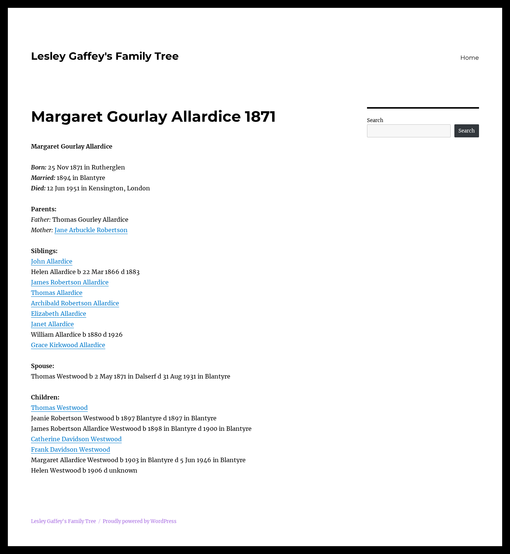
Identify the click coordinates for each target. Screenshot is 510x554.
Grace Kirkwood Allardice (68, 345)
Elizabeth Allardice (58, 313)
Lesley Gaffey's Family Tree (105, 56)
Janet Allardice (52, 324)
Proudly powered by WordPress (140, 521)
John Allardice (51, 261)
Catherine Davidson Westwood (76, 439)
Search (375, 120)
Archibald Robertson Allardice (75, 303)
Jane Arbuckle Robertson (91, 230)
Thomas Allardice (57, 292)
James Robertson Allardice (70, 282)
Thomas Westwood (59, 407)
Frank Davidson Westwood (70, 449)
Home (469, 57)
